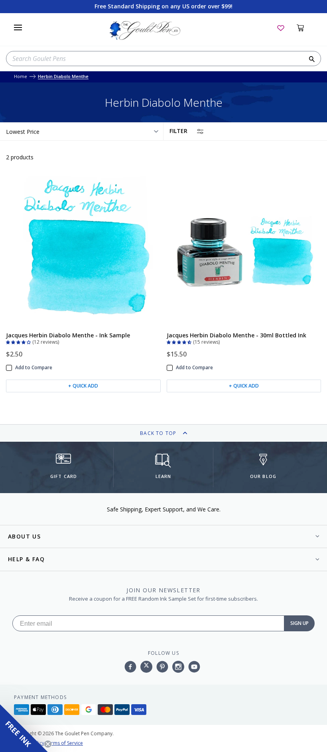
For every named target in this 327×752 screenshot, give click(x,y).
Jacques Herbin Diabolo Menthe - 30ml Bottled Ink (236, 335)
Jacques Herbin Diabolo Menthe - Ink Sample (68, 335)
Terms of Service (64, 743)
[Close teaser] (48, 744)
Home (20, 76)
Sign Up (299, 623)
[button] (19, 341)
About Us (24, 536)
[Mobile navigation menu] (18, 27)
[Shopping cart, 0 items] (305, 27)
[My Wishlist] (281, 27)
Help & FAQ (26, 559)
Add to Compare (33, 367)
